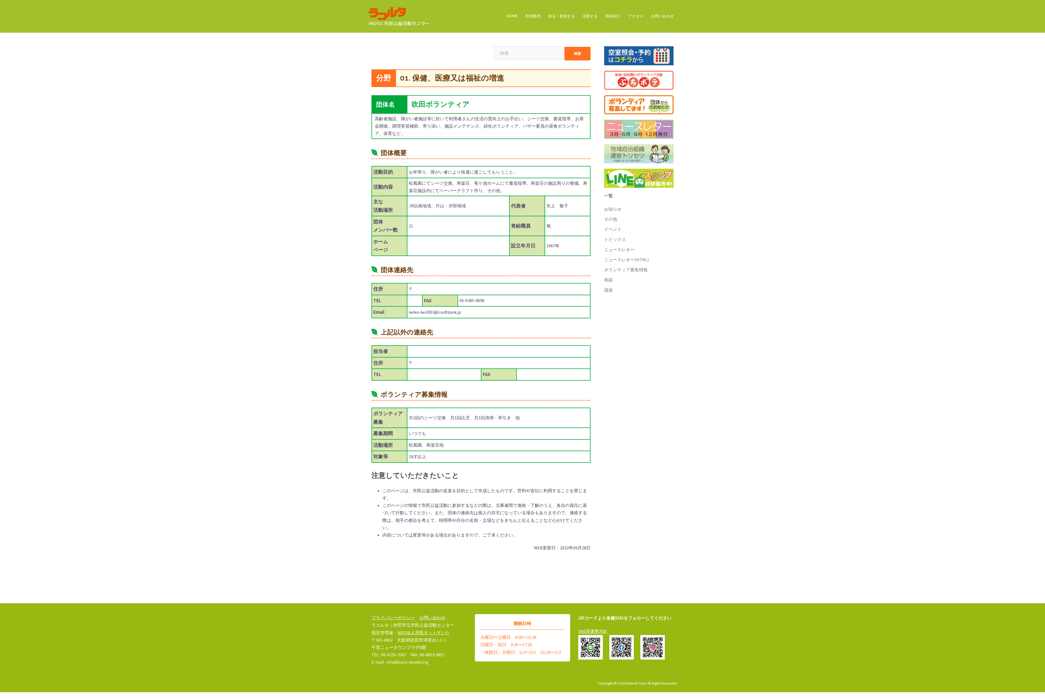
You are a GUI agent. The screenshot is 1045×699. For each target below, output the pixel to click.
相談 (608, 279)
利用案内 (532, 16)
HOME (512, 16)
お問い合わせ (662, 16)
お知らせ (613, 209)
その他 (610, 219)
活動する (590, 16)
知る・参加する (561, 16)
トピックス (615, 239)
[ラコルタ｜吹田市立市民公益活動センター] (399, 16)
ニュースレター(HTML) (626, 259)
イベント (613, 229)
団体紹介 (612, 16)
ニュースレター (619, 249)
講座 (608, 290)
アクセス (635, 16)
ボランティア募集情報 (626, 269)
